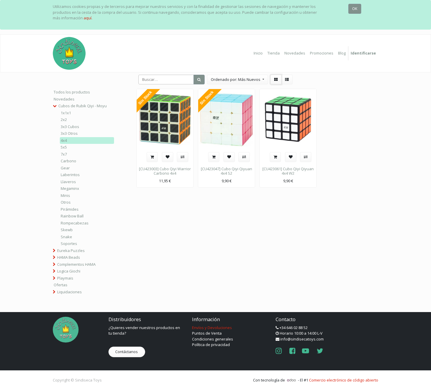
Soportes (69, 243)
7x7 (64, 154)
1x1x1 (66, 112)
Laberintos (70, 174)
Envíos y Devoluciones (212, 327)
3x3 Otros (69, 133)
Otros (66, 202)
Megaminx (70, 188)
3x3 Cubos (70, 126)
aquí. (88, 18)
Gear (65, 168)
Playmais (65, 278)
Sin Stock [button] (145, 97)
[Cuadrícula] (275, 80)
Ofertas (60, 284)
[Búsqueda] (199, 80)
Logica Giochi (68, 271)
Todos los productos (72, 92)
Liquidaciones (69, 291)
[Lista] (287, 80)
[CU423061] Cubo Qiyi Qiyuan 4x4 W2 (288, 171)
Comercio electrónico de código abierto (343, 380)
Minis (65, 195)
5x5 (64, 147)
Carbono (68, 161)
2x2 (64, 119)
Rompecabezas (75, 223)
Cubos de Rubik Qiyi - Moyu (82, 105)
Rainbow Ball (72, 216)
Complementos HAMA (76, 264)
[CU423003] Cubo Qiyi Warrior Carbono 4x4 (165, 171)
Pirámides (70, 209)
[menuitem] (258, 53)
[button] (237, 80)
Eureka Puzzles (71, 250)
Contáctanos (127, 351)
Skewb (67, 229)
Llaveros (68, 181)
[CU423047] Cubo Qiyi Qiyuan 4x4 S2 (226, 171)
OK (354, 8)
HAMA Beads (68, 257)
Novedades (64, 99)
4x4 (64, 140)
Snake (66, 236)
